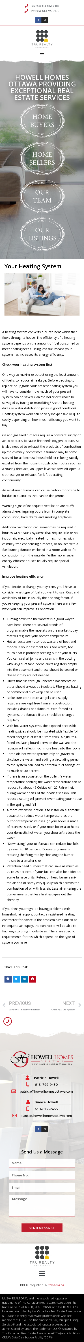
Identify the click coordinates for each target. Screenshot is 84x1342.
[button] (42, 54)
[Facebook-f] (38, 20)
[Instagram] (44, 20)
